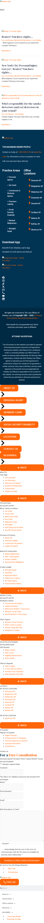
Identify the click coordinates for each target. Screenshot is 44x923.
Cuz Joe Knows (7, 40)
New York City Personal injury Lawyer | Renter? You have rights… (20, 69)
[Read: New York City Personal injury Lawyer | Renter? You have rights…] (11, 60)
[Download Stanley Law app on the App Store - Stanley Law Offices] (13, 266)
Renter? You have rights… (17, 37)
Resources (5, 908)
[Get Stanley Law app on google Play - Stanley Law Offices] (13, 259)
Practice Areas (7, 899)
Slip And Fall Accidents (22, 40)
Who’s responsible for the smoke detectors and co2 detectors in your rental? (21, 107)
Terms (8, 318)
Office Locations (7, 903)
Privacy (38, 315)
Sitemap (28, 318)
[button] (22, 467)
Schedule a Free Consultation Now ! (22, 860)
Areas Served (18, 318)
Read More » (6, 50)
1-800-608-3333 (24, 152)
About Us (5, 894)
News (35, 318)
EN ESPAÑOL (6, 912)
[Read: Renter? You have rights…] (11, 31)
